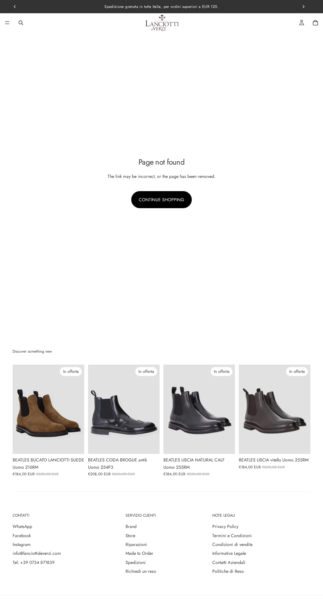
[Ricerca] (21, 23)
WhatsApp (22, 526)
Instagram (22, 544)
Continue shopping (161, 199)
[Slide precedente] (19, 409)
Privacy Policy (225, 526)
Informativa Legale (229, 553)
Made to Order (139, 553)
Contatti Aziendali (228, 562)
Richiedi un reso (141, 571)
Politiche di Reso (228, 571)
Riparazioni (136, 544)
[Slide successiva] (77, 409)
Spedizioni (136, 562)
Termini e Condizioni (232, 535)
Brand (131, 526)
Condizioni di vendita (232, 544)
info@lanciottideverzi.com (37, 553)
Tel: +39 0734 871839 (34, 562)
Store (130, 535)
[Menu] (7, 22)
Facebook (22, 535)
